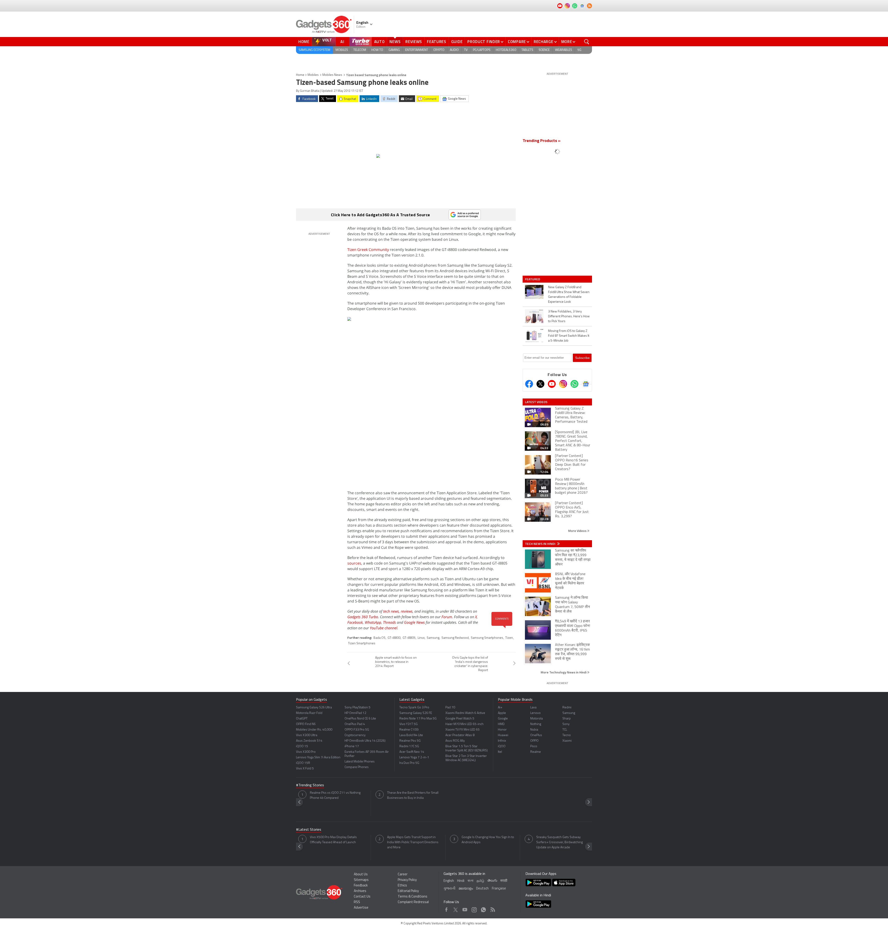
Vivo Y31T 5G (408, 724)
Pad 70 (450, 707)
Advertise (361, 908)
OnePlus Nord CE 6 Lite (360, 718)
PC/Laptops (481, 50)
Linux (421, 638)
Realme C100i (409, 729)
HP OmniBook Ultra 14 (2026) (365, 741)
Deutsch (482, 888)
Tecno (566, 735)
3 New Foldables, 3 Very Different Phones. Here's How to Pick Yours (569, 316)
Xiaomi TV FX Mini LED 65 (462, 729)
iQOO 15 (302, 746)
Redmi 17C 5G (409, 746)
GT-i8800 (394, 638)
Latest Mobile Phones (360, 761)
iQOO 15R (303, 763)
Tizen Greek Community (368, 249)
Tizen (509, 638)
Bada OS (379, 638)
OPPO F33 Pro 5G (357, 729)
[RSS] (589, 5)
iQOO (502, 746)
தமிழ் (480, 881)
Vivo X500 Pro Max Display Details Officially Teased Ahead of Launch (333, 840)
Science (544, 50)
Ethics (402, 885)
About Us (361, 874)
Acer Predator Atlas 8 (460, 735)
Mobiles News (332, 75)
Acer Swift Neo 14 (411, 752)
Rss (492, 908)
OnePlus (536, 735)
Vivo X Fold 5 (305, 768)
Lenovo (535, 713)
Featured (533, 279)
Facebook (355, 622)
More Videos (577, 530)
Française (499, 888)
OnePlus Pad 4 (355, 724)
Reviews (413, 42)
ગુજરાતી (449, 888)
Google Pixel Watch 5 (459, 718)
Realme (535, 752)
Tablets (527, 50)
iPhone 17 (352, 746)
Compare (517, 42)
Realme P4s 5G (410, 741)
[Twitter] (540, 384)
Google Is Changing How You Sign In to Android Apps (488, 840)
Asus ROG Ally (455, 741)
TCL (564, 729)
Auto (379, 42)
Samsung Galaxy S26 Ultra (314, 707)
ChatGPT (302, 718)
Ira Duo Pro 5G (409, 763)
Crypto (438, 50)
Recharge (543, 42)
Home (303, 42)
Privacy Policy (407, 880)
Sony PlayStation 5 (357, 707)
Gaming (394, 50)
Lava (533, 707)
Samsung (433, 638)
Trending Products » (542, 141)
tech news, (392, 611)
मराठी (503, 881)
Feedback (361, 885)
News (395, 42)
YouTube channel (383, 627)
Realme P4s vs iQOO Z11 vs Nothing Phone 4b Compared (335, 795)
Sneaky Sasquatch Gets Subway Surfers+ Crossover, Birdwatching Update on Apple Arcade (559, 842)
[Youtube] (552, 384)
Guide (457, 42)
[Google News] (586, 384)
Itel (500, 752)
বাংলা (470, 881)
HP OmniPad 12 (355, 713)
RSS (357, 902)
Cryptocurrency (355, 735)
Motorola (536, 718)
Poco (533, 746)
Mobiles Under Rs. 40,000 (314, 729)
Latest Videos (536, 402)
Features (436, 42)
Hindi (460, 881)
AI (342, 42)
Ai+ (500, 707)
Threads (389, 622)
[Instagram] (563, 384)
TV (466, 50)
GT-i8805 (409, 638)
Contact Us (362, 896)
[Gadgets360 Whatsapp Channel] (574, 384)
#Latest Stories (308, 830)
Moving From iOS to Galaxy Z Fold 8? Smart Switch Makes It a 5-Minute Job (568, 336)
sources (354, 563)
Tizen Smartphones (361, 643)
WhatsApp (373, 622)
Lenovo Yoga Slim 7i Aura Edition (318, 757)
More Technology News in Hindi (564, 672)
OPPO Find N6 (306, 724)
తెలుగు (492, 881)
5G (579, 50)
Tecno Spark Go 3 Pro (414, 707)
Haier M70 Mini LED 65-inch (464, 724)
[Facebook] (529, 384)
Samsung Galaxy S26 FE (415, 713)
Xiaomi (567, 741)
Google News (414, 622)
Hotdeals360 (506, 50)
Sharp (566, 718)
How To (377, 50)
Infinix (502, 741)
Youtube (465, 908)
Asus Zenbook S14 (309, 741)
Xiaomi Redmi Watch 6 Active (465, 713)
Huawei (503, 735)
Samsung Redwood (455, 638)
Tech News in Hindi (540, 543)
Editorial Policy (408, 891)
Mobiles (342, 50)
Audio (454, 50)
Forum (446, 616)
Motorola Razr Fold (309, 713)
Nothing (535, 724)
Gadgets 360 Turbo (362, 616)
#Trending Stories (310, 785)
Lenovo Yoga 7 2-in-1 (414, 757)
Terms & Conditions (412, 896)
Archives (360, 891)
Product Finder (483, 42)
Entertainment (416, 50)
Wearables (563, 50)
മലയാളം (466, 888)
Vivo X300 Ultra (306, 735)
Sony (566, 724)
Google (503, 718)
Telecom (359, 50)
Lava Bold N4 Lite (411, 735)
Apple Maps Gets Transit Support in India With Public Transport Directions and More (412, 842)
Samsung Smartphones (487, 638)
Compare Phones (357, 767)
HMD (501, 724)
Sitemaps (361, 880)
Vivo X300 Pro (306, 752)
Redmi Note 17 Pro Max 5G (418, 718)
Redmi (566, 707)
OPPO (534, 741)
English (449, 881)
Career (402, 874)
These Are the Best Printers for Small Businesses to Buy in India (412, 795)
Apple (502, 713)
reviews (407, 611)
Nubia (534, 729)
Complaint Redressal (413, 902)
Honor (502, 729)
